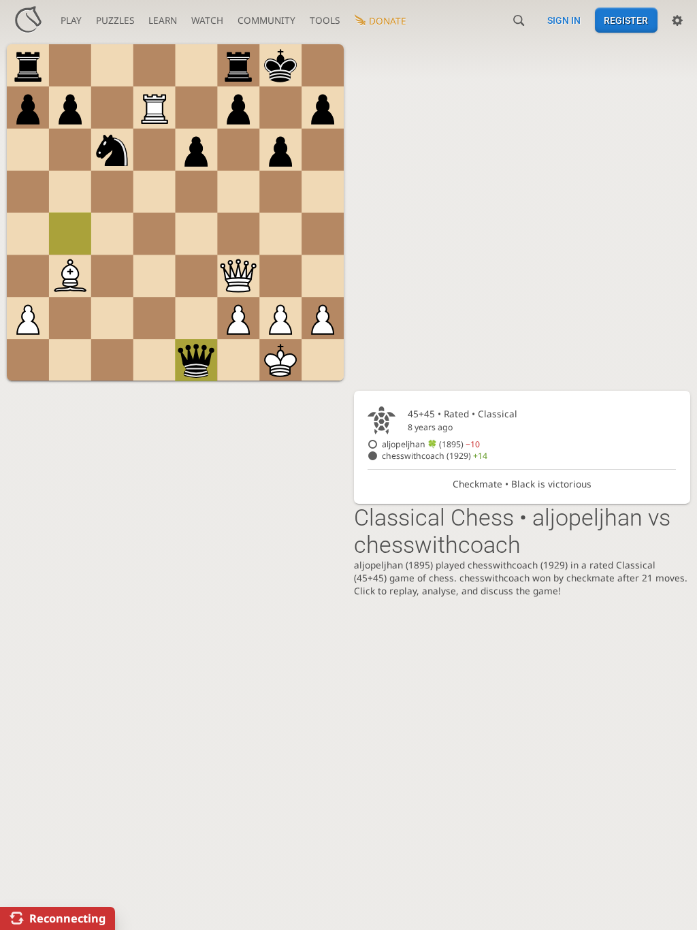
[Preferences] (677, 20)
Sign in (564, 20)
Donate (387, 20)
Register (626, 20)
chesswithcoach (434, 456)
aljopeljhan (431, 444)
